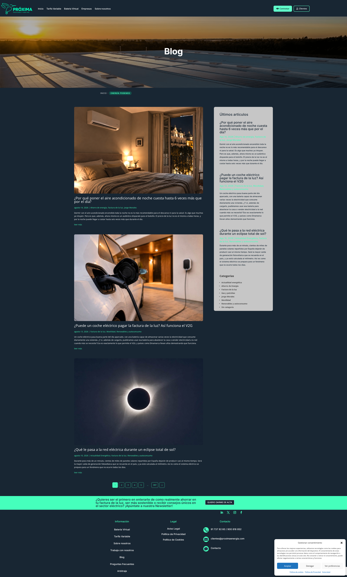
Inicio (41, 8)
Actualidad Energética (100, 455)
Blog (122, 557)
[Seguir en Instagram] (234, 512)
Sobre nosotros (103, 8)
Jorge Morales (130, 207)
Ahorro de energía (98, 207)
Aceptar (287, 566)
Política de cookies (296, 572)
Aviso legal (326, 572)
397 (154, 485)
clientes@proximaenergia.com (227, 538)
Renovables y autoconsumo (129, 331)
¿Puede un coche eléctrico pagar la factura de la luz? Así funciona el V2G (133, 325)
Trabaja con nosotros (122, 550)
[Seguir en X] (228, 512)
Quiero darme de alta (219, 502)
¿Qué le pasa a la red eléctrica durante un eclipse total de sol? (125, 449)
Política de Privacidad (313, 572)
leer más (78, 224)
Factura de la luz (115, 207)
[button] (341, 542)
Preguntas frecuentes (122, 564)
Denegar (310, 566)
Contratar (284, 8)
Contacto (216, 548)
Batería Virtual (71, 8)
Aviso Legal (173, 528)
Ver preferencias (332, 566)
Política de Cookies (173, 539)
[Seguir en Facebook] (241, 512)
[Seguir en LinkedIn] (221, 512)
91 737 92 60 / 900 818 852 (226, 529)
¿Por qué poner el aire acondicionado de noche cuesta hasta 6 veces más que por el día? (138, 200)
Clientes (303, 8)
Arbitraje (122, 571)
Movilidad (111, 331)
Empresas (86, 8)
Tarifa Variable (53, 8)
